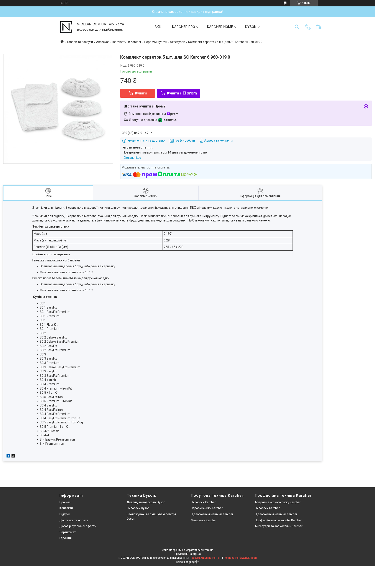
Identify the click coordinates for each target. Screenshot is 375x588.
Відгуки (64, 514)
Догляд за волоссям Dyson (146, 502)
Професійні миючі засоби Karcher (278, 520)
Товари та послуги (80, 42)
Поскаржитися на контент (206, 557)
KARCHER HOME (220, 27)
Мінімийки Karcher (204, 520)
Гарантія (65, 538)
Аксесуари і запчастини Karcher (118, 42)
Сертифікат (67, 532)
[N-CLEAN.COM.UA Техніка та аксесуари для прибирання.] (66, 27)
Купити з (174, 93)
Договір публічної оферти (77, 526)
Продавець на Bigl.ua (187, 553)
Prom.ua (208, 550)
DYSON (251, 27)
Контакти (66, 508)
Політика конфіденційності (240, 557)
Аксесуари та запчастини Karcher (279, 526)
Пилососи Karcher (203, 502)
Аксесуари (177, 42)
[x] (13, 456)
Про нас (65, 502)
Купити (141, 93)
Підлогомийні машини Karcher (212, 514)
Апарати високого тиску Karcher (278, 502)
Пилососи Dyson (138, 508)
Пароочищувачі (155, 42)
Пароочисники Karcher (207, 508)
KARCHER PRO (183, 27)
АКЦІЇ (159, 27)
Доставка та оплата (73, 520)
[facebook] (8, 456)
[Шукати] (297, 27)
